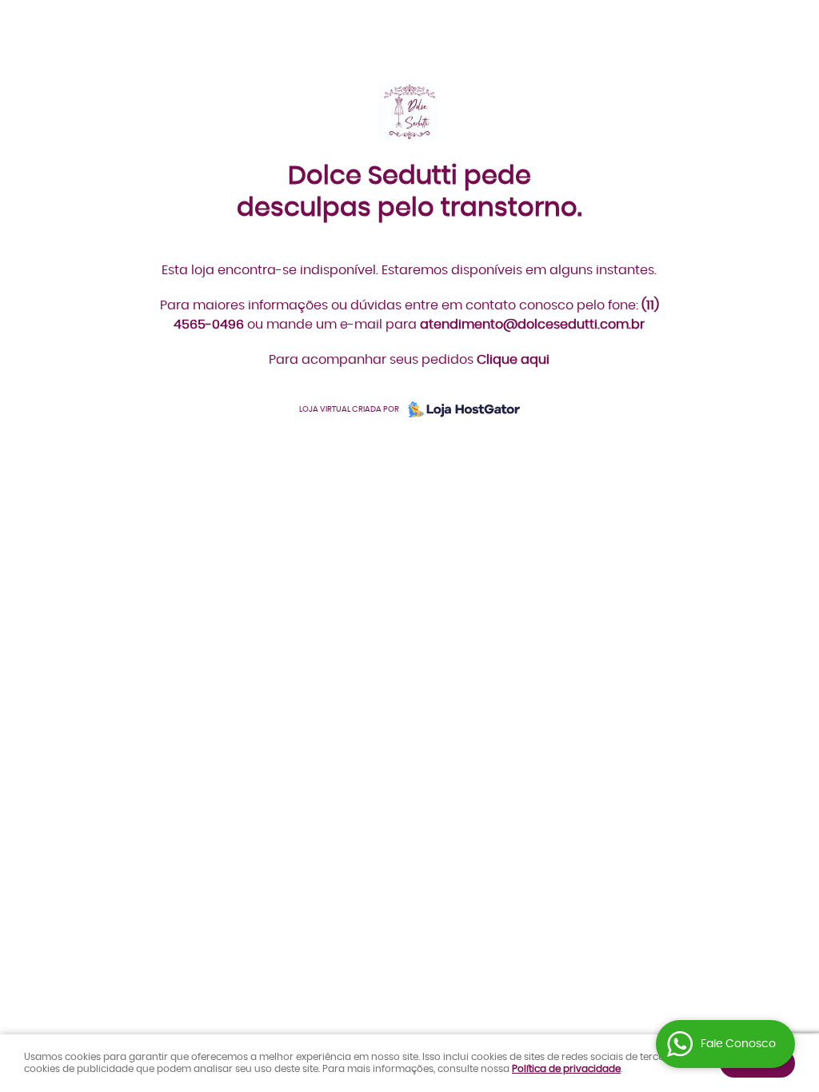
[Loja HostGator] (459, 409)
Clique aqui (513, 359)
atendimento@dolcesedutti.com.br (532, 324)
